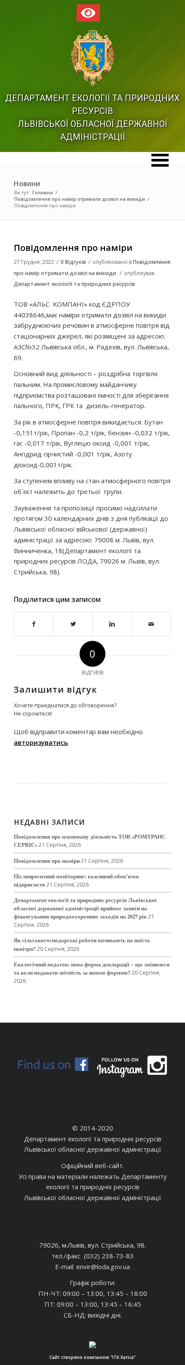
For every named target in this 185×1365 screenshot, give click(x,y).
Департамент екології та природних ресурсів (74, 284)
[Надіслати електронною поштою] (151, 624)
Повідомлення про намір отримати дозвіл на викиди (79, 199)
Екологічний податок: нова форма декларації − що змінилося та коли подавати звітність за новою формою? (92, 968)
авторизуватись (41, 742)
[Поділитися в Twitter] (73, 624)
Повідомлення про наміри (73, 247)
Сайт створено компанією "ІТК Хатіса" (92, 1357)
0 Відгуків (73, 262)
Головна (42, 192)
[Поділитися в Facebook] (33, 624)
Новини (27, 183)
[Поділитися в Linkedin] (112, 624)
